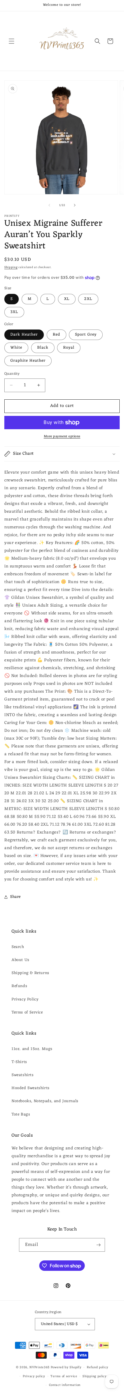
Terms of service (63, 1376)
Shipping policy (94, 1376)
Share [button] (15, 896)
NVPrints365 (39, 1367)
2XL (88, 299)
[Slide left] (49, 205)
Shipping (11, 267)
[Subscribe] (98, 1245)
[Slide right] (74, 205)
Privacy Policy (25, 999)
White (16, 347)
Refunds (19, 986)
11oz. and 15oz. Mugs (32, 1049)
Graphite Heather (28, 360)
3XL (14, 312)
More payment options (62, 436)
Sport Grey (86, 334)
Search (18, 947)
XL (66, 299)
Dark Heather (24, 334)
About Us (20, 960)
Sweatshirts (23, 1075)
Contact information (64, 1385)
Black (42, 347)
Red (56, 334)
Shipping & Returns (30, 973)
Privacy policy (34, 1376)
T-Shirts (19, 1062)
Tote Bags (21, 1114)
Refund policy (97, 1367)
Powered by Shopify (66, 1367)
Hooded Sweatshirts (31, 1088)
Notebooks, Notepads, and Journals (45, 1101)
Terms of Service (27, 1012)
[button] (11, 41)
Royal (68, 347)
